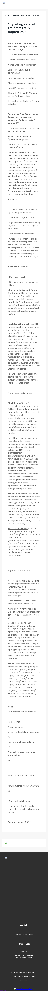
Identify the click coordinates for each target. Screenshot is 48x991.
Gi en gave (24, 980)
